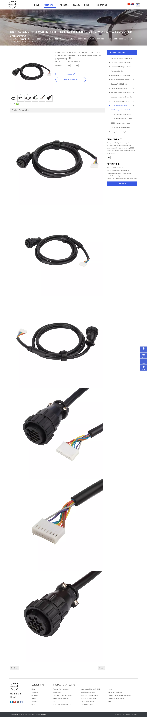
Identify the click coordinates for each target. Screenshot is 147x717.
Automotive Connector (61, 689)
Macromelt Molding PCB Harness (122, 67)
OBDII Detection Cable (89, 698)
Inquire (69, 74)
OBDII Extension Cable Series (121, 114)
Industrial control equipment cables (123, 92)
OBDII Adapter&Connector (120, 101)
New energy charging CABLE (62, 695)
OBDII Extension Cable (116, 698)
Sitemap (118, 714)
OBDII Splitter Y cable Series (120, 127)
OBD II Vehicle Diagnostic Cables (119, 695)
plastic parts (57, 692)
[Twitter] (18, 702)
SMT (110, 701)
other (110, 689)
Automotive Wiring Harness (120, 80)
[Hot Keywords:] (138, 5)
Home (34, 689)
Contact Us (122, 184)
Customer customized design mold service (123, 62)
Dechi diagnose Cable (88, 692)
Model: (57, 62)
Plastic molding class (87, 701)
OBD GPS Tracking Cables (89, 695)
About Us (35, 695)
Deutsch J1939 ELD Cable (119, 84)
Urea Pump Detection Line (62, 704)
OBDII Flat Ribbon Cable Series (121, 118)
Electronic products (115, 692)
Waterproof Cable (87, 704)
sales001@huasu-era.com (120, 170)
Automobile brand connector (120, 75)
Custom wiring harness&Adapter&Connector (123, 58)
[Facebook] (21, 702)
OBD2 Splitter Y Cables (61, 698)
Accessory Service (117, 71)
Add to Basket (69, 80)
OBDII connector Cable (119, 105)
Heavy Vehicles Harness (119, 88)
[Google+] (14, 702)
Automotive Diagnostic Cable (91, 689)
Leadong (134, 714)
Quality (34, 698)
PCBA (55, 701)
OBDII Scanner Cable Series (120, 123)
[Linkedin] (11, 702)
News (33, 704)
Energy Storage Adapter (119, 132)
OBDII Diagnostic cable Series (121, 110)
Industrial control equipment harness (123, 97)
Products (35, 692)
